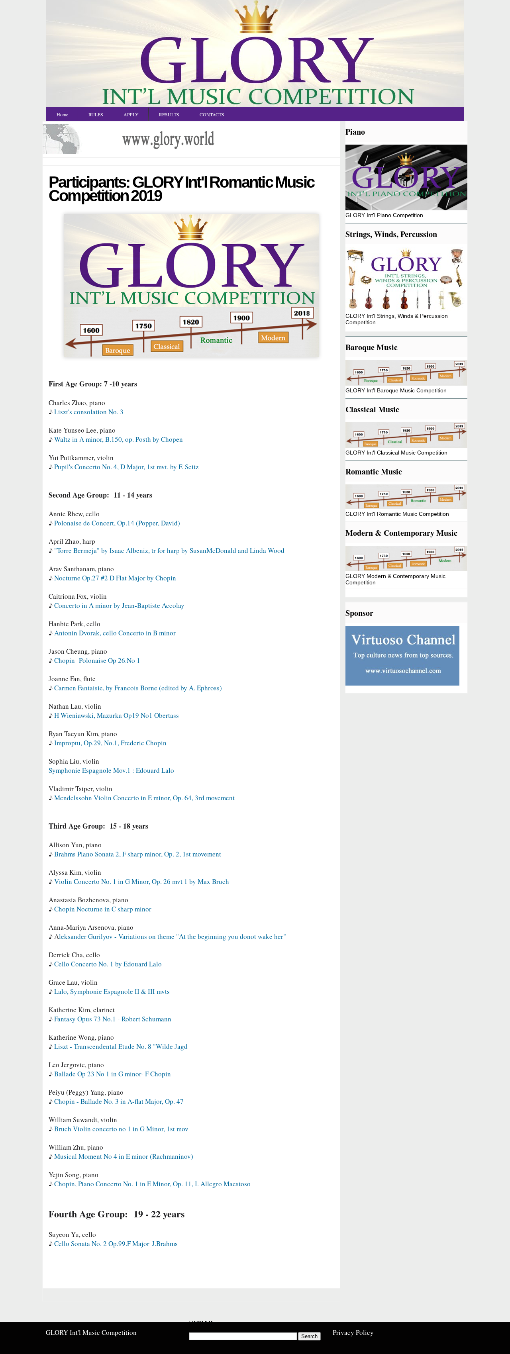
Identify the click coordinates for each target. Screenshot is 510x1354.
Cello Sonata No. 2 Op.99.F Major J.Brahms (116, 1243)
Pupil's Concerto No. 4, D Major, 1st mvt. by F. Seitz (126, 466)
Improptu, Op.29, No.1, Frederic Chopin (110, 742)
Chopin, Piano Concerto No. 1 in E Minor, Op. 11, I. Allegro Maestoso (152, 1183)
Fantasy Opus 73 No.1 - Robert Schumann (112, 1018)
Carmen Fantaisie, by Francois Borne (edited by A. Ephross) (138, 687)
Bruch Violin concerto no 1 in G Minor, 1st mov (121, 1128)
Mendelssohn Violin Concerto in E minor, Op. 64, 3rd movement (144, 797)
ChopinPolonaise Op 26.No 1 (97, 660)
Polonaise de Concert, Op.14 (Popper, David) (117, 522)
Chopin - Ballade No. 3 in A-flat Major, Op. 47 (119, 1101)
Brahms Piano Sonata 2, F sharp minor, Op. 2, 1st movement (137, 853)
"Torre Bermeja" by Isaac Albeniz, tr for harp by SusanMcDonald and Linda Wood (169, 550)
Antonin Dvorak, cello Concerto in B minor (115, 632)
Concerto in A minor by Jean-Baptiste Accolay (119, 605)
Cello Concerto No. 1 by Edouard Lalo (108, 963)
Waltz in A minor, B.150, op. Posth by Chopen (118, 439)
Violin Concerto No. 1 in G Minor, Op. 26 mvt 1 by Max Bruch (141, 881)
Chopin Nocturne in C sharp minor (102, 908)
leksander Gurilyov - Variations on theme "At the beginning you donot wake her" (172, 936)
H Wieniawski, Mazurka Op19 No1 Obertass (116, 715)
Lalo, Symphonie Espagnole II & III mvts (112, 991)
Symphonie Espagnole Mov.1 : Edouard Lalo (111, 770)
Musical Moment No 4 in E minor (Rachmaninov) (123, 1156)
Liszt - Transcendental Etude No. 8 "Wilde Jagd (121, 1046)
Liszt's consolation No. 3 (89, 411)
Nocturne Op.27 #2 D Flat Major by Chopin (115, 577)
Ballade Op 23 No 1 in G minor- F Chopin (112, 1073)
